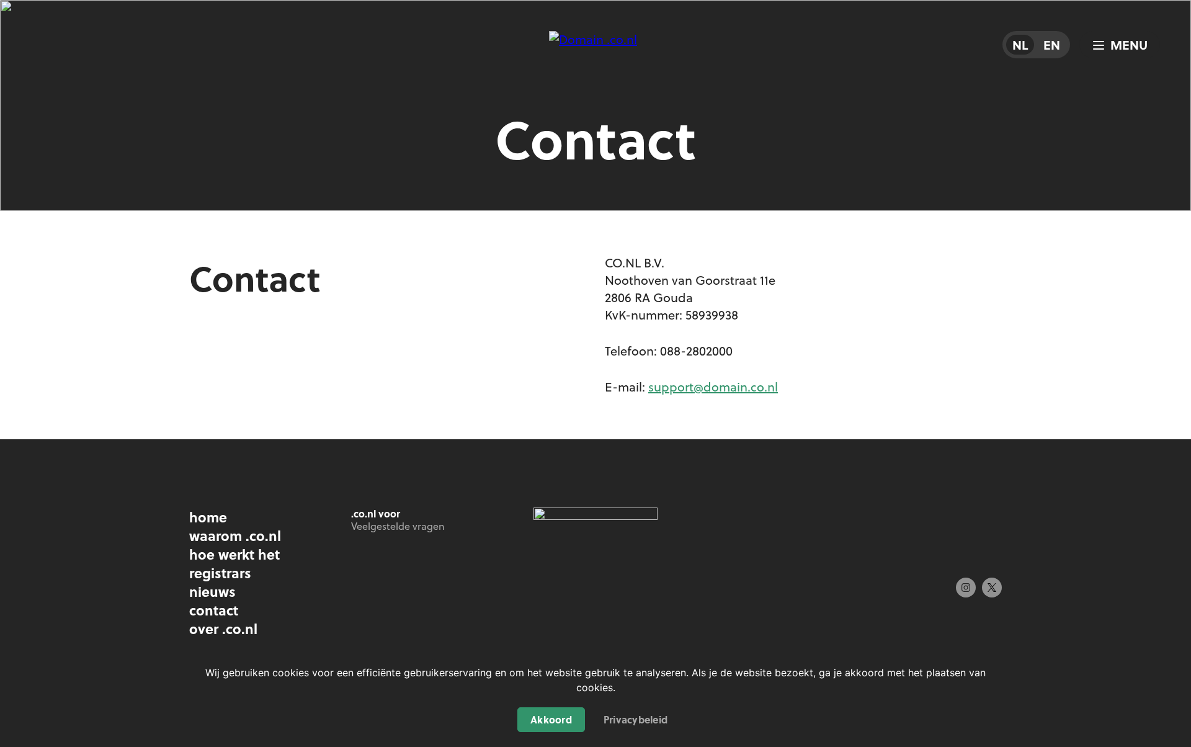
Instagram (966, 587)
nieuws (212, 591)
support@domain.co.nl (713, 387)
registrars (220, 572)
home (208, 517)
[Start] (595, 516)
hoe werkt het (234, 554)
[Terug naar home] (595, 62)
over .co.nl (223, 628)
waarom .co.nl (235, 535)
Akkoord (551, 719)
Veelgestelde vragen (398, 526)
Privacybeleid (635, 719)
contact (213, 610)
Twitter (992, 587)
